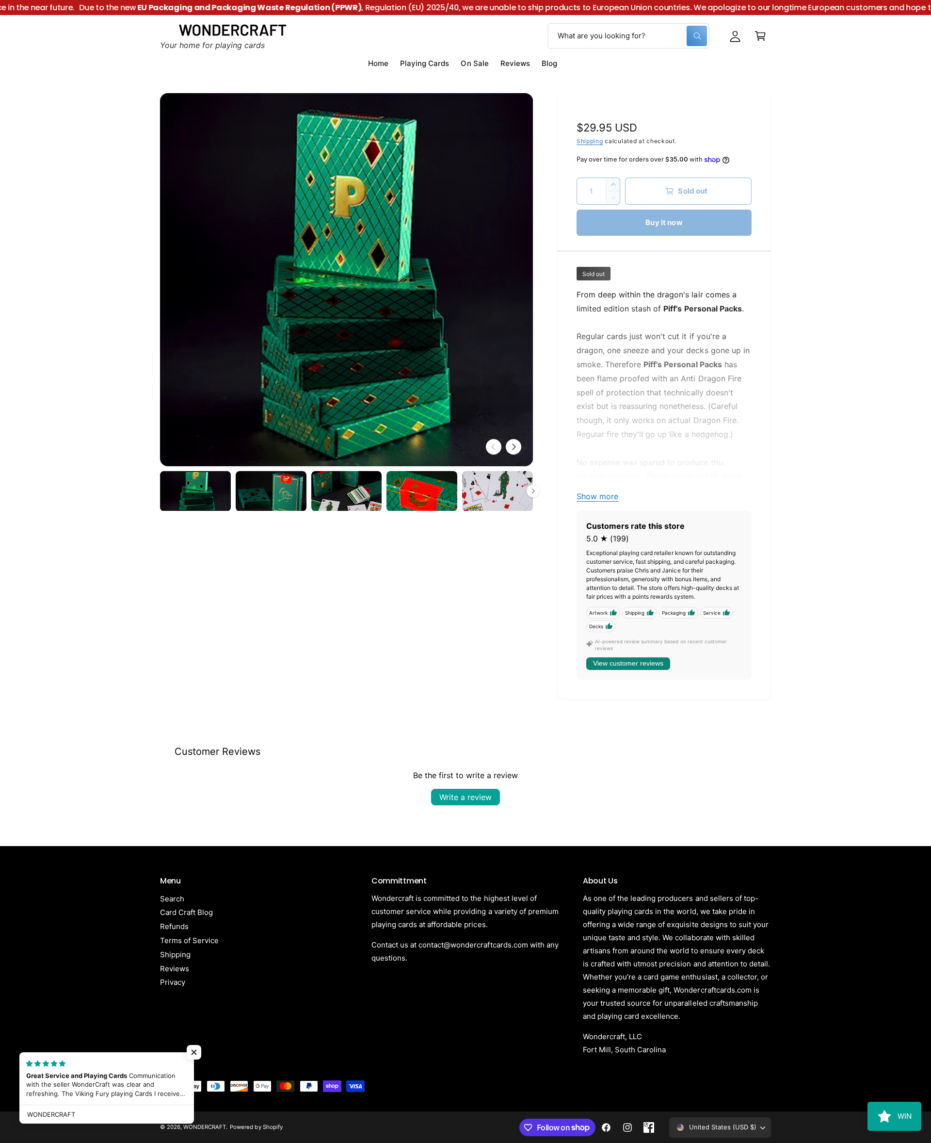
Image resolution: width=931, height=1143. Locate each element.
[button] (760, 36)
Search (172, 898)
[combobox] (628, 36)
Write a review (465, 797)
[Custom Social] (648, 1127)
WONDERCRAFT (204, 1127)
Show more (597, 496)
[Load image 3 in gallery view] (346, 491)
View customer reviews (628, 663)
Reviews (174, 968)
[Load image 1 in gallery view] (195, 491)
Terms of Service (189, 940)
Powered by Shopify (256, 1127)
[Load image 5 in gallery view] (497, 491)
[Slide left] (493, 447)
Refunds (174, 926)
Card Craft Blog (186, 912)
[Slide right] (513, 447)
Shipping (590, 141)
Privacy (172, 982)
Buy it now (664, 222)
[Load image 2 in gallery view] (271, 491)
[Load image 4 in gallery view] (421, 491)
